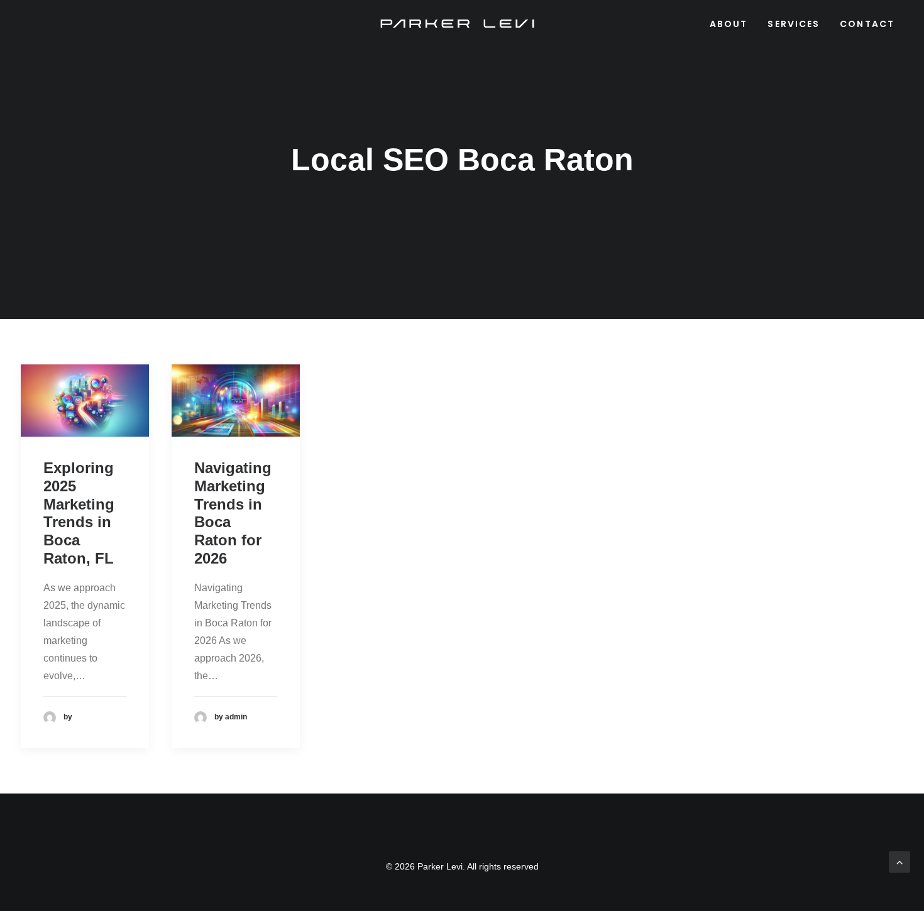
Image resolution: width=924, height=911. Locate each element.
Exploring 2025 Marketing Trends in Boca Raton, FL (78, 513)
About (729, 24)
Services (793, 24)
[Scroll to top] (899, 861)
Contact (867, 24)
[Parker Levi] (458, 23)
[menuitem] (733, 24)
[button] (85, 400)
